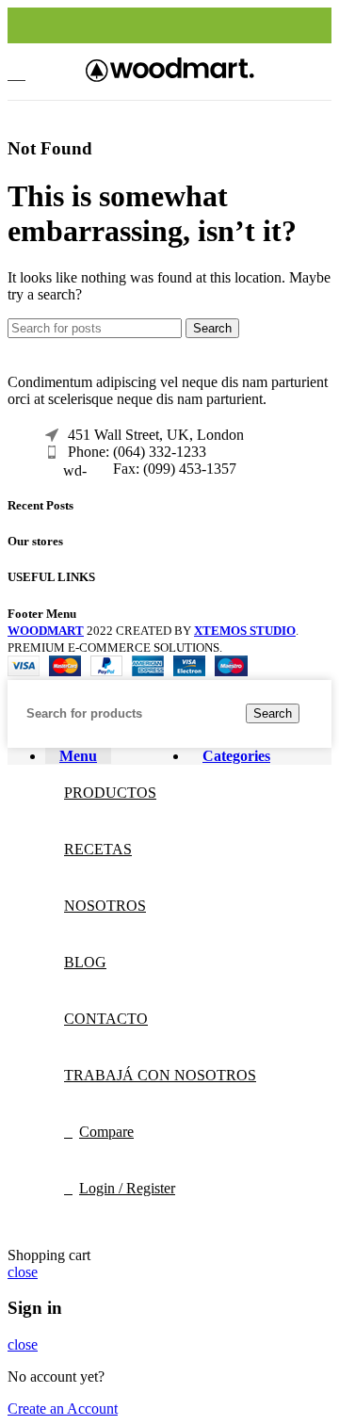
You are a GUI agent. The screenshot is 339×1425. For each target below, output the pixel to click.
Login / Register (127, 1188)
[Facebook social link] (126, 25)
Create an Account (63, 1409)
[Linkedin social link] (191, 25)
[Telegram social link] (213, 25)
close (23, 1272)
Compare (106, 1132)
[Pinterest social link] (170, 25)
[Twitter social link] (148, 25)
